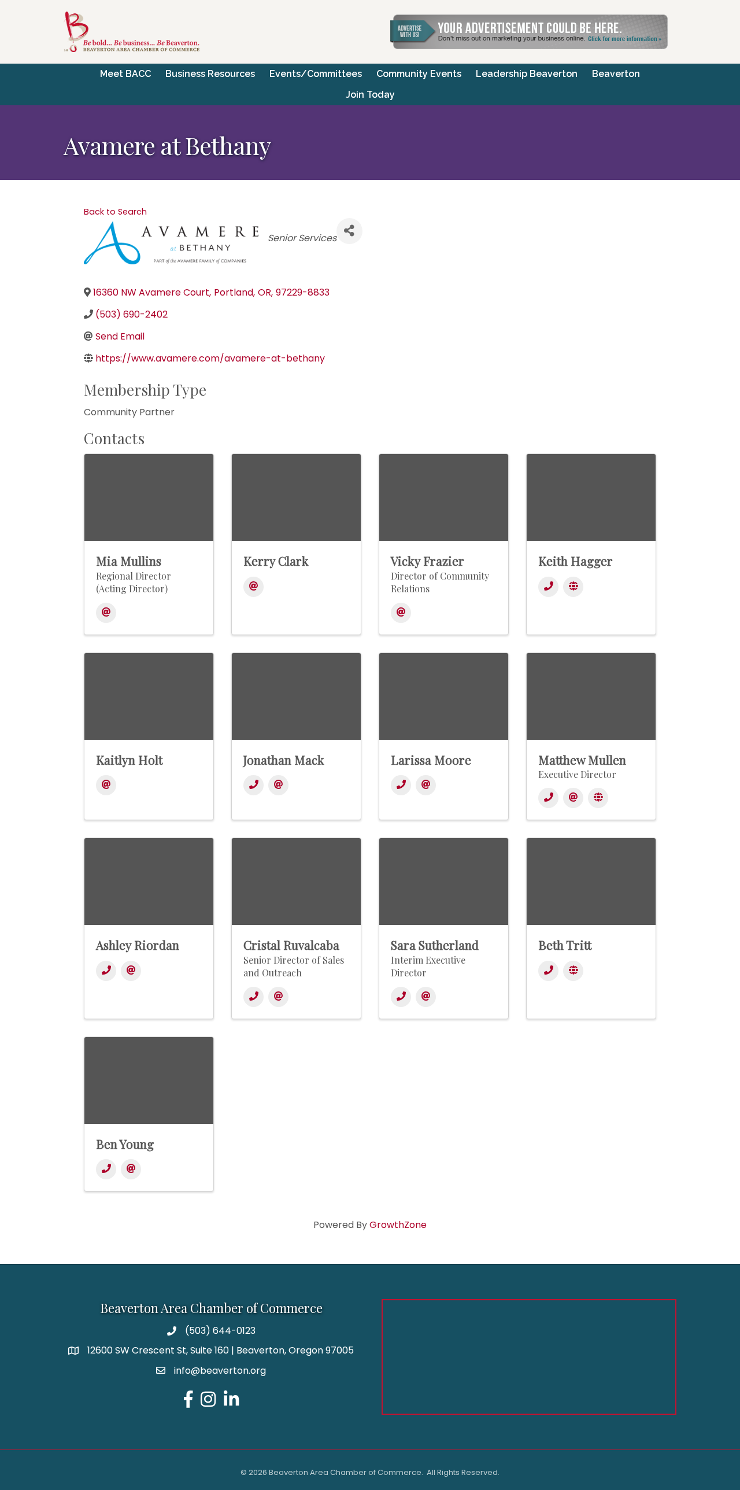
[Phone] (548, 587)
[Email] (106, 613)
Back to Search (115, 211)
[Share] (349, 231)
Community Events (418, 73)
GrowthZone (398, 1224)
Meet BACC (125, 73)
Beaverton (616, 73)
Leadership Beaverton (527, 73)
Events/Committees (315, 73)
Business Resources (210, 73)
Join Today (370, 94)
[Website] (573, 587)
